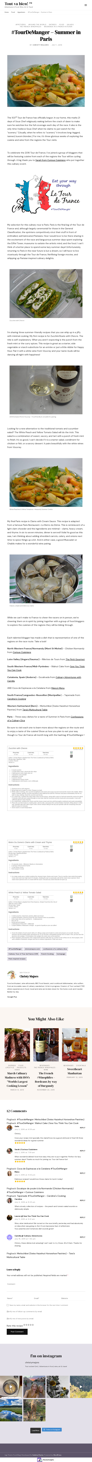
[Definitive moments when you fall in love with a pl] (11, 1410)
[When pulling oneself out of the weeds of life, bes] (34, 1387)
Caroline (18, 1199)
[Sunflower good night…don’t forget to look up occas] (58, 1387)
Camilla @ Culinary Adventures (28, 1236)
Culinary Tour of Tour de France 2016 (23, 954)
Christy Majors (41, 45)
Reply (82, 1128)
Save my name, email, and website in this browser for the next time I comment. (39, 1305)
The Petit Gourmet (75, 659)
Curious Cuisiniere (22, 652)
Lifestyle (9, 1068)
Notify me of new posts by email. (20, 1319)
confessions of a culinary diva (55, 949)
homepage (61, 954)
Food (61, 25)
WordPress (57, 1455)
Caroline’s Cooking (16, 698)
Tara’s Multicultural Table (34, 709)
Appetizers (21, 25)
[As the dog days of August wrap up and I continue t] (11, 1387)
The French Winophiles (30, 27)
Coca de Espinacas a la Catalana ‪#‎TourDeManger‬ (42, 1168)
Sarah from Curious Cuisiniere (50, 160)
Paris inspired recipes (17, 959)
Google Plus (12, 997)
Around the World (37, 25)
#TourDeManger (15, 949)
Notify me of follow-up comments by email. (24, 1311)
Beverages (45, 1065)
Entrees (53, 25)
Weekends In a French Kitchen (58, 27)
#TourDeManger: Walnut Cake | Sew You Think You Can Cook (48, 1123)
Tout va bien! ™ (18, 3)
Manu (17, 1172)
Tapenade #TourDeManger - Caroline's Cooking (41, 1195)
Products (21, 1068)
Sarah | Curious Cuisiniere (26, 1149)
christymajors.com (32, 949)
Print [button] (71, 757)
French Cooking (47, 954)
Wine (46, 1070)
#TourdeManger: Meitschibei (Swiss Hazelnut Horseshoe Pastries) (50, 1119)
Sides (17, 1070)
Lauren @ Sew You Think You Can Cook (32, 1216)
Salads (70, 25)
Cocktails (81, 1065)
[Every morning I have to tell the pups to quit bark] (34, 1410)
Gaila (17, 1126)
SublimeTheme (37, 1455)
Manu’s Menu (58, 688)
